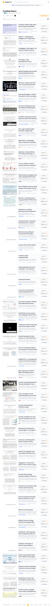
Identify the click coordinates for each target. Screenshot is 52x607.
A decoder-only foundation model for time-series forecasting (27, 486)
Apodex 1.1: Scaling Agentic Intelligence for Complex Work (26, 37)
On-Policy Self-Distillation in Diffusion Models (25, 406)
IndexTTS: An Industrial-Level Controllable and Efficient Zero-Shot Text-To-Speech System (26, 452)
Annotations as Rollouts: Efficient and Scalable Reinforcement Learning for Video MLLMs (27, 302)
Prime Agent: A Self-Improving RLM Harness (25, 60)
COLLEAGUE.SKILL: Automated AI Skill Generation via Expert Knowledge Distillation (26, 222)
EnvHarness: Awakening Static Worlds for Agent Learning (26, 440)
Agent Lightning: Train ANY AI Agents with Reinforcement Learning (26, 371)
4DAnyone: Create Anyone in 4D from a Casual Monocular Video (26, 83)
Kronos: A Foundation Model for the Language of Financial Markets (27, 348)
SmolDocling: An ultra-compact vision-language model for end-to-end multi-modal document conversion (27, 314)
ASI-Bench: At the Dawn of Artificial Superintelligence (25, 544)
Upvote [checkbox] (44, 25)
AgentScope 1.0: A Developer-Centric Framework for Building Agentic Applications (26, 141)
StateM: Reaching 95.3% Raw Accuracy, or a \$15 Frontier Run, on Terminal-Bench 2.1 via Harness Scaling (28, 337)
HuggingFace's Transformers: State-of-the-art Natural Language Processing (27, 463)
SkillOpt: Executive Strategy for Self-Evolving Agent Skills (26, 521)
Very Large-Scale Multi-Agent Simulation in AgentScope (26, 129)
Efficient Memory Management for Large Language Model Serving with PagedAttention (27, 176)
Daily (4, 15)
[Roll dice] (48, 19)
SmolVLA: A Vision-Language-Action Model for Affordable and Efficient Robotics (27, 590)
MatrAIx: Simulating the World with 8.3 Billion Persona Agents (26, 555)
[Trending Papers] (15, 15)
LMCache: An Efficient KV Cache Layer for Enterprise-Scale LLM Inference (26, 417)
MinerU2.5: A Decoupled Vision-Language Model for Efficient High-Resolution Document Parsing (27, 199)
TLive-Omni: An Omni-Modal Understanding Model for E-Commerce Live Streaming (26, 291)
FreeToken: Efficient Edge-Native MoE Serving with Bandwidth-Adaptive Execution (27, 25)
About (20, 604)
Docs (48, 604)
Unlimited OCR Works (24, 279)
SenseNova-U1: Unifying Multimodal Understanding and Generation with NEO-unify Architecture (26, 210)
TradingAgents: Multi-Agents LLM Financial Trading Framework (27, 49)
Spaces (40, 604)
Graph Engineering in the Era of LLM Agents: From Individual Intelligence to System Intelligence (27, 268)
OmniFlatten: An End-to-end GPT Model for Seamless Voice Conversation (26, 579)
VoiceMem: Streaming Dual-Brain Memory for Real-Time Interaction (27, 117)
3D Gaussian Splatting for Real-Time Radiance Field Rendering (26, 106)
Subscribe (37, 5)
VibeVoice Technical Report (25, 510)
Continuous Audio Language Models (23, 256)
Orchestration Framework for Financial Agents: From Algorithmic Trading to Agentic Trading (27, 429)
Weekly (7, 15)
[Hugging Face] (28, 605)
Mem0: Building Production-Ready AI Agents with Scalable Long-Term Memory (27, 187)
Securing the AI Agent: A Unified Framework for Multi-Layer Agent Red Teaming (27, 95)
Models (31, 604)
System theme (7, 604)
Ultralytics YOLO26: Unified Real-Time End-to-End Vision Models (27, 567)
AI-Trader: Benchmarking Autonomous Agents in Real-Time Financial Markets (27, 475)
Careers (24, 604)
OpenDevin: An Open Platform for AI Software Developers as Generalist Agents (26, 153)
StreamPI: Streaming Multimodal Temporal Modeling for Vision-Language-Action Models (27, 383)
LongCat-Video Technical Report (27, 245)
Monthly (11, 15)
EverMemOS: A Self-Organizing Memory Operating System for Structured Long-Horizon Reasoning (26, 533)
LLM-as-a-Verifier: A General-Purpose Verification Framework (27, 164)
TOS (13, 604)
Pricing (45, 604)
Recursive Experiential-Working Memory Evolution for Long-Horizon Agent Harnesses (26, 497)
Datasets (36, 604)
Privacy (16, 604)
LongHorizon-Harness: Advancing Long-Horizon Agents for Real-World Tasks (27, 325)
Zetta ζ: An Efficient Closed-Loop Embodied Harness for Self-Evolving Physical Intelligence (27, 394)
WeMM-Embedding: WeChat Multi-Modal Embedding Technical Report (27, 72)
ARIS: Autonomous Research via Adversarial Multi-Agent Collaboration (26, 233)
